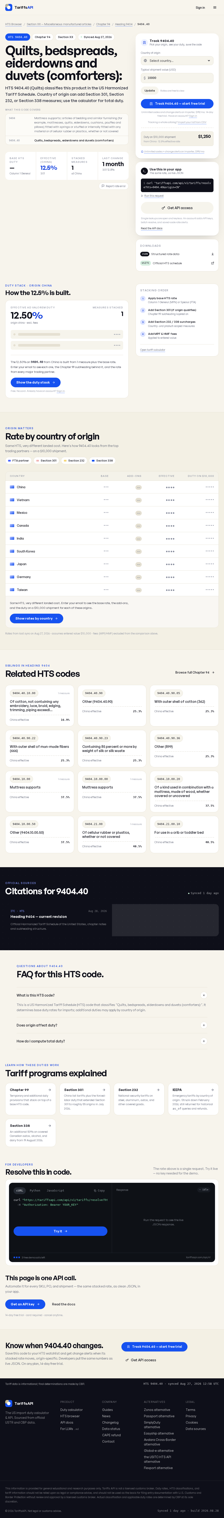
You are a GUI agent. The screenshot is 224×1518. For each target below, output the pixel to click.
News (106, 1416)
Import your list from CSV (192, 122)
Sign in (200, 7)
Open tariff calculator (152, 349)
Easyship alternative (159, 1433)
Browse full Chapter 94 (192, 672)
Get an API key (22, 1304)
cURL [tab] (19, 1190)
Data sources (196, 1429)
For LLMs (69, 1429)
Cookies (192, 1422)
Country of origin (150, 52)
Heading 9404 (124, 24)
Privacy (191, 1416)
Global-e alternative (159, 1450)
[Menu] (215, 7)
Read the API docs (152, 228)
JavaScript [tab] (55, 1190)
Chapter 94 (103, 24)
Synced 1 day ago (172, 1510)
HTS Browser (13, 24)
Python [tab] (35, 1190)
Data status (111, 1429)
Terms (190, 1410)
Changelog (110, 1422)
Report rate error (116, 186)
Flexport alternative (158, 1468)
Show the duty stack (33, 382)
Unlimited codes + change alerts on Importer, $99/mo (174, 151)
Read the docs (63, 1304)
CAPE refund (111, 1435)
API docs (66, 1422)
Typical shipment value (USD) (158, 69)
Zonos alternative (157, 1410)
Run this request (154, 195)
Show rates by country (33, 618)
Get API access (180, 208)
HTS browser (70, 1416)
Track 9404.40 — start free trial (180, 103)
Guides (107, 1410)
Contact (108, 1441)
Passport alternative (159, 1416)
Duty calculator (71, 1410)
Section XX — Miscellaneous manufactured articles (59, 24)
